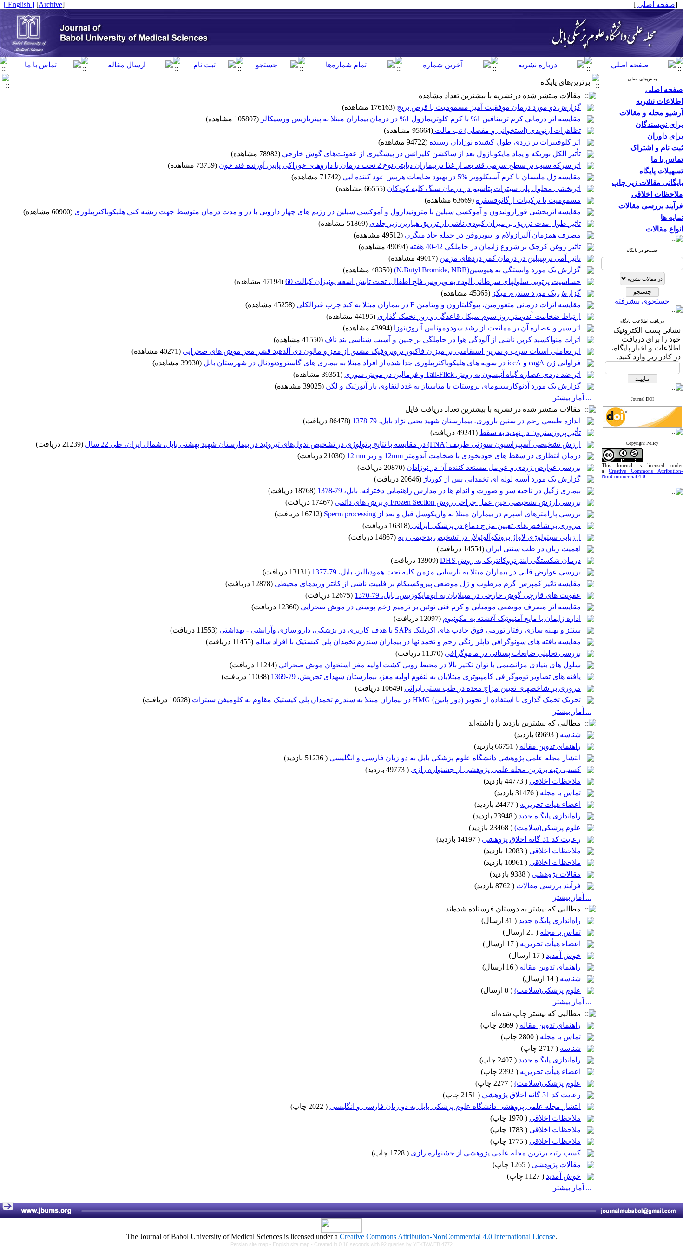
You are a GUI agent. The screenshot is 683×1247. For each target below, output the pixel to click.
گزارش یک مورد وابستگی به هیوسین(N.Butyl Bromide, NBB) (487, 270)
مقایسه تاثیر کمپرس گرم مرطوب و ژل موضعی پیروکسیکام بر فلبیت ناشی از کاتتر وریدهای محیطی (428, 583)
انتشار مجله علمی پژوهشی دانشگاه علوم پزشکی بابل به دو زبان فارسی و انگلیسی (455, 758)
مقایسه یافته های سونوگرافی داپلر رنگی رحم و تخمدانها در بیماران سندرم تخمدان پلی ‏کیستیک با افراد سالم (418, 642)
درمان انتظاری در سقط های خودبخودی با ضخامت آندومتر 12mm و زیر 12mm (464, 456)
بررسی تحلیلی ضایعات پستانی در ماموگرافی (513, 653)
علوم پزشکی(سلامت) (547, 827)
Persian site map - (251, 1244)
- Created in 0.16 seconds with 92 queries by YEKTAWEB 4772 (382, 1244)
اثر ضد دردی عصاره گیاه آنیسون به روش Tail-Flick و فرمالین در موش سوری (462, 374)
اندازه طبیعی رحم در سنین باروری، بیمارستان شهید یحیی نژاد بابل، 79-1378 (466, 421)
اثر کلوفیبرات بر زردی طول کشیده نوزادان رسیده (505, 142)
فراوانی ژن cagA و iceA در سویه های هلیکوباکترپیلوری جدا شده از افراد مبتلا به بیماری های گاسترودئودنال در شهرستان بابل (392, 363)
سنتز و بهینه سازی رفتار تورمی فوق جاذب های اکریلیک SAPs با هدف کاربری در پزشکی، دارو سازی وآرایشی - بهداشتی (400, 630)
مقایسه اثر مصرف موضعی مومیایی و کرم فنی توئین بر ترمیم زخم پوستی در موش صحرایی (441, 607)
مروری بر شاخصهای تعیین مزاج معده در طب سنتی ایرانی (492, 688)
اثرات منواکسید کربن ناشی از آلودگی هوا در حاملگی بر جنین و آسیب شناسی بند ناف (453, 339)
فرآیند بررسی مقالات (548, 886)
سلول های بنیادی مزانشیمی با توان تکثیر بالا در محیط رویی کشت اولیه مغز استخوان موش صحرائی (430, 665)
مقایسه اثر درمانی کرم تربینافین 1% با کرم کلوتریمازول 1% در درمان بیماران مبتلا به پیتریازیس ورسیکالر (421, 119)
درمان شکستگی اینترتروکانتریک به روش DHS (510, 560)
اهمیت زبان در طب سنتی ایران (533, 549)
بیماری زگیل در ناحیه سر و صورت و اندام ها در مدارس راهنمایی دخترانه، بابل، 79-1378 (449, 491)
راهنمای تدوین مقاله (550, 746)
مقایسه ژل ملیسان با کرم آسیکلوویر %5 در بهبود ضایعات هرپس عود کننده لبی (461, 177)
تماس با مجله (560, 793)
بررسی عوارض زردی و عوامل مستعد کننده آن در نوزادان (494, 467)
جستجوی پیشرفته (642, 301)
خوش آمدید (563, 955)
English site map (292, 1244)
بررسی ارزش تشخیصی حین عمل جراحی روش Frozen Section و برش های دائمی (458, 502)
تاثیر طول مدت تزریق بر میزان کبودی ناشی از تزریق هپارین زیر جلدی (475, 223)
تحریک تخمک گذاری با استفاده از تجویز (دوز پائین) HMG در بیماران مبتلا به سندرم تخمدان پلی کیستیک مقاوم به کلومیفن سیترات (386, 700)
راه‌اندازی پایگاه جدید (550, 816)
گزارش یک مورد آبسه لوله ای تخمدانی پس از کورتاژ (502, 479)
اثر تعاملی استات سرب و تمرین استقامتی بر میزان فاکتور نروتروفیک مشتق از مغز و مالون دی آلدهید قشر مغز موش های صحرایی (382, 351)
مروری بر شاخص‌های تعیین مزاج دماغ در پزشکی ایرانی (495, 525)
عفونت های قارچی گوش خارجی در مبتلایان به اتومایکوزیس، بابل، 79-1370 (468, 595)
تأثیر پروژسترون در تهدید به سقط (530, 432)
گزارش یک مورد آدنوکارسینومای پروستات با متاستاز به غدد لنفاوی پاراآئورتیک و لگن (453, 386)
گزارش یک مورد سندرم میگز (536, 293)
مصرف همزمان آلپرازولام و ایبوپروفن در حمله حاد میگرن (493, 235)
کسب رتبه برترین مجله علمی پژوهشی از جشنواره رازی (496, 769)
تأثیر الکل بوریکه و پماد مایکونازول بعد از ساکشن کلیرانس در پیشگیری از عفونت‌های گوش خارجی (431, 154)
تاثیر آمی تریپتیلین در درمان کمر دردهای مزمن (510, 258)
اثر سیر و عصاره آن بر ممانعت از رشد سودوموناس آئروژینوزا (487, 328)
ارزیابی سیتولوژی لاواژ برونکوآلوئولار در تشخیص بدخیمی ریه (489, 537)
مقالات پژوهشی (556, 874)
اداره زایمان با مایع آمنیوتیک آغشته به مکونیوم (512, 618)
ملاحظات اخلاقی (555, 781)
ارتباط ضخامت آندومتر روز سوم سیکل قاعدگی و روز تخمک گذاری (479, 316)
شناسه (570, 735)
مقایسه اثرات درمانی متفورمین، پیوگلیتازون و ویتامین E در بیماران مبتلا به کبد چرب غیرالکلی (438, 305)
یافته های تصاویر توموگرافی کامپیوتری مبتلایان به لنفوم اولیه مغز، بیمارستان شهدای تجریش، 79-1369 (426, 676)
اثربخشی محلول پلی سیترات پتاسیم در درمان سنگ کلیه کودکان (484, 188)
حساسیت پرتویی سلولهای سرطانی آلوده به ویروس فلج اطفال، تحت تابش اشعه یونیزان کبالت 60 (433, 281)
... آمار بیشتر (572, 398)
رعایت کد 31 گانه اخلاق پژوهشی (531, 839)
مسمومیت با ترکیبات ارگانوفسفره (528, 200)
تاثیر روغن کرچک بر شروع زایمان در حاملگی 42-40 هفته (495, 247)
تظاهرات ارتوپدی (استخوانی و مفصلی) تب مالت (507, 130)
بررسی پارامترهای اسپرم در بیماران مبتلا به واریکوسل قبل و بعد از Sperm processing (452, 514)
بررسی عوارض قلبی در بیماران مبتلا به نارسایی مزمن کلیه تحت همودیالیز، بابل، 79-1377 (446, 572)
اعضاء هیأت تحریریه (550, 804)
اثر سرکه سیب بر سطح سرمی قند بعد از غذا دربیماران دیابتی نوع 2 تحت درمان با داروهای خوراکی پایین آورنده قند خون (400, 165)
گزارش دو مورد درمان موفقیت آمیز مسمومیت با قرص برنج (489, 107)
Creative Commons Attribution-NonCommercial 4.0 (642, 473)
